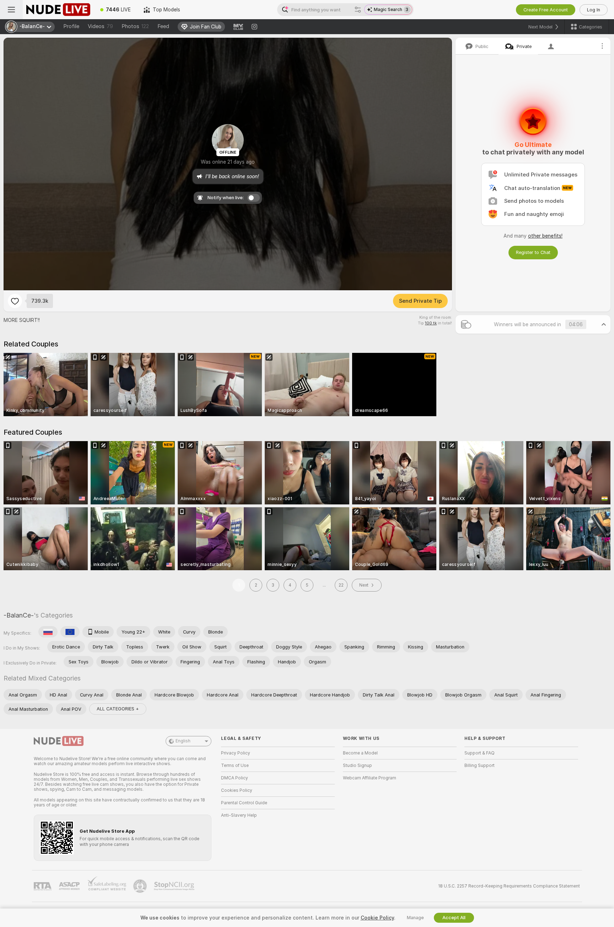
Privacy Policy (235, 753)
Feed (163, 26)
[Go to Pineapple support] (140, 886)
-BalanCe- (19, 615)
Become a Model (360, 753)
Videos (100, 26)
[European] (70, 631)
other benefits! (545, 236)
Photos (135, 26)
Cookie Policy (377, 918)
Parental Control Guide (244, 802)
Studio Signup (357, 765)
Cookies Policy (236, 790)
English (183, 740)
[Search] (358, 10)
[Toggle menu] (11, 9)
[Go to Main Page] (58, 9)
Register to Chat (533, 252)
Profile (71, 26)
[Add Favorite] (15, 301)
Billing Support (479, 765)
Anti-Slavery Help (239, 815)
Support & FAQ (479, 753)
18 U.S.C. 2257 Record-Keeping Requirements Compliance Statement (509, 886)
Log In (593, 9)
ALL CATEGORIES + (118, 708)
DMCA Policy (234, 777)
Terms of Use (235, 765)
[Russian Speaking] (48, 631)
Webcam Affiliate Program (369, 777)
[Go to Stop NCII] (175, 886)
